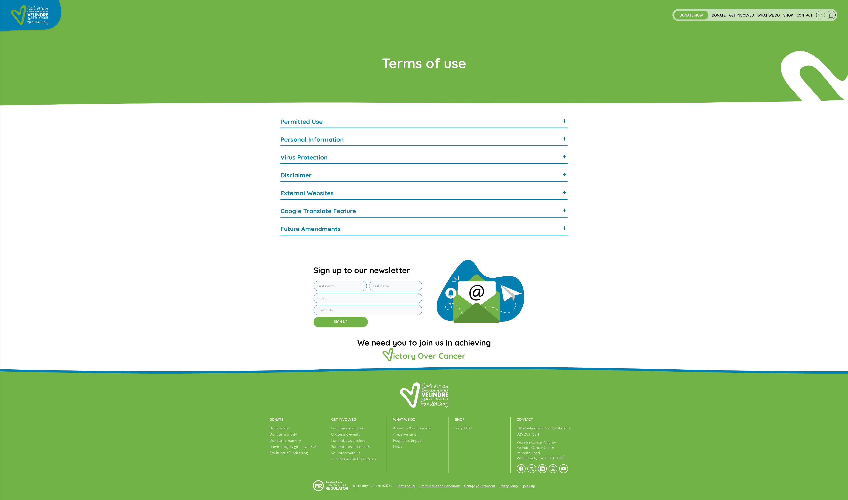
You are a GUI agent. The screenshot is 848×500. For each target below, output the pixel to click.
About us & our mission (412, 428)
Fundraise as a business (350, 447)
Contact (805, 15)
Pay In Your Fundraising (288, 453)
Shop (788, 15)
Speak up (528, 486)
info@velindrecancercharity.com (543, 428)
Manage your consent (479, 486)
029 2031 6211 (528, 434)
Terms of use (406, 486)
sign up (341, 321)
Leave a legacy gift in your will (294, 447)
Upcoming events (345, 434)
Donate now (691, 15)
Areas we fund (404, 434)
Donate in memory (285, 440)
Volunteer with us (345, 453)
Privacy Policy (508, 486)
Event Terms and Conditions (439, 486)
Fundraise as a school (349, 440)
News (397, 447)
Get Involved (741, 15)
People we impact (407, 440)
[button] (9, 491)
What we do (768, 15)
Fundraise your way (347, 428)
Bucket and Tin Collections (353, 459)
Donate (719, 15)
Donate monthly (283, 434)
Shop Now (463, 428)
